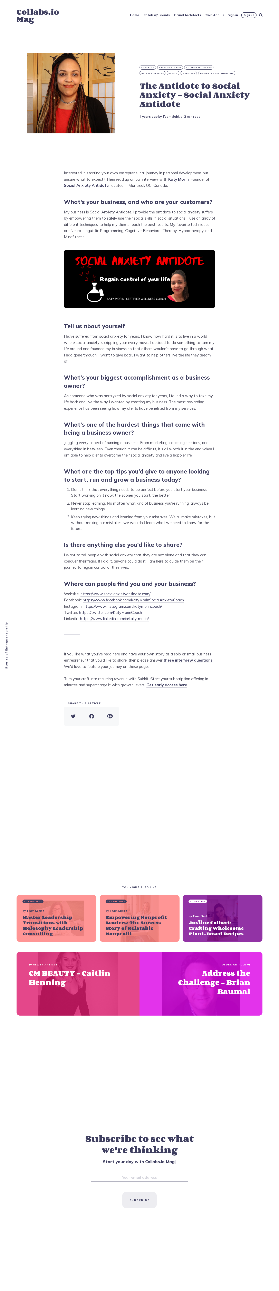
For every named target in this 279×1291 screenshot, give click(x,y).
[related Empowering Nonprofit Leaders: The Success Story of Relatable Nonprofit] (140, 918)
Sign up (249, 15)
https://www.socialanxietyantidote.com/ (115, 593)
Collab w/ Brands (157, 15)
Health (173, 73)
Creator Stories (170, 67)
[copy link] (110, 716)
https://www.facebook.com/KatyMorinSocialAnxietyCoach (133, 600)
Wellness (188, 73)
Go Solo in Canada (199, 67)
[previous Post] (201, 984)
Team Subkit (172, 116)
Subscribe (139, 1200)
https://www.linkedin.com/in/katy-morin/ (114, 618)
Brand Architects (187, 15)
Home (134, 15)
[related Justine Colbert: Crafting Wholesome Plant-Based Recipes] (222, 918)
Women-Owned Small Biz (217, 73)
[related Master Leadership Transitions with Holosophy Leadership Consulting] (56, 918)
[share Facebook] (91, 716)
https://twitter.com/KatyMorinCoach (110, 612)
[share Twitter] (73, 716)
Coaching (148, 67)
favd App (212, 15)
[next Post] (78, 984)
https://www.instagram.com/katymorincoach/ (123, 606)
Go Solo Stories (152, 73)
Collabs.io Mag (38, 15)
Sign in (233, 15)
